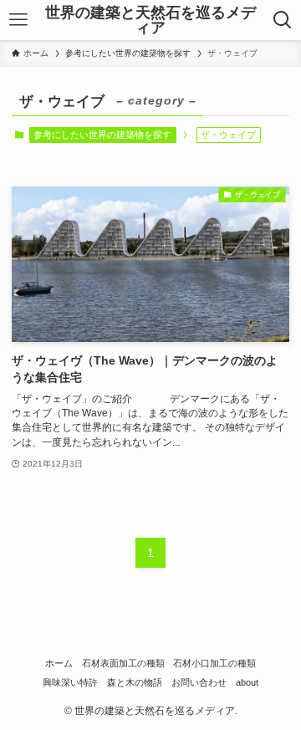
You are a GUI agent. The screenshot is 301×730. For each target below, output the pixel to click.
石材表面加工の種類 (123, 663)
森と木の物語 (134, 682)
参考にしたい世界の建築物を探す (102, 135)
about (247, 682)
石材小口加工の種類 (214, 663)
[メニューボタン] (18, 20)
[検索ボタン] (283, 20)
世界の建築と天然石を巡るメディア (150, 20)
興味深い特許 (70, 682)
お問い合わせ (199, 682)
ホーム (59, 663)
